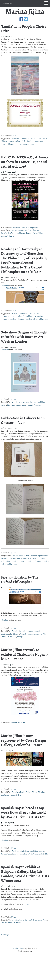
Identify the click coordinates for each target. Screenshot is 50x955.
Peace (14, 854)
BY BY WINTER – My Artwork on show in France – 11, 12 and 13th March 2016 (24, 162)
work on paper (28, 144)
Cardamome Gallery (23, 230)
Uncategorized (32, 227)
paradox (30, 634)
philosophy (21, 316)
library (3, 405)
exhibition (21, 233)
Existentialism (33, 313)
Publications (31, 316)
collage (18, 141)
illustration (12, 144)
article (14, 313)
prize (20, 144)
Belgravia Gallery (22, 851)
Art (29, 138)
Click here (5, 285)
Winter (11, 236)
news (25, 558)
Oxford (23, 634)
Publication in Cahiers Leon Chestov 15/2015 (23, 420)
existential (5, 634)
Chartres (35, 230)
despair (37, 631)
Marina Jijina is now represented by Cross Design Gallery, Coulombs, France (23, 740)
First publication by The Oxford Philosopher (19, 579)
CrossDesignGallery (9, 233)
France (29, 233)
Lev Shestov (17, 558)
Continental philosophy (39, 555)
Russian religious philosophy (37, 319)
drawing (4, 144)
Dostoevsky (22, 313)
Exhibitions (15, 227)
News (13, 135)
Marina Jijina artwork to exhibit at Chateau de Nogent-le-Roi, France (24, 654)
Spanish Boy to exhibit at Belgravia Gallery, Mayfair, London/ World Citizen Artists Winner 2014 (25, 873)
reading (30, 405)
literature (11, 405)
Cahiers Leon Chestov (20, 555)
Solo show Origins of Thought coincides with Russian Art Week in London (24, 337)
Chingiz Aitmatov (8, 141)
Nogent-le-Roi (15, 795)
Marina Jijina (25, 12)
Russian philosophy (17, 319)
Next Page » (5, 935)
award (44, 138)
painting (4, 236)
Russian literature (18, 561)
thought (20, 636)
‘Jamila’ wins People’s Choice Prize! (23, 28)
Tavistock (37, 405)
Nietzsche (12, 316)
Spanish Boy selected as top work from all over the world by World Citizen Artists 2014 (24, 812)
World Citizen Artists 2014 (38, 854)
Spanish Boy (22, 854)
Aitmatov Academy (19, 138)
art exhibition (36, 138)
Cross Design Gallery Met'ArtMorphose (30, 792)
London (41, 851)
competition (38, 141)
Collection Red (27, 141)
